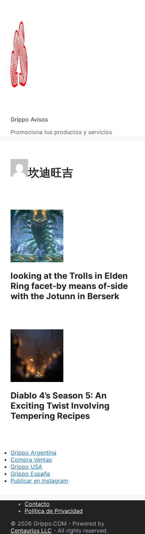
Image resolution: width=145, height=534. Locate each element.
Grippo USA (26, 466)
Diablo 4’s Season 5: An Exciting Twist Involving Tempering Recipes (60, 405)
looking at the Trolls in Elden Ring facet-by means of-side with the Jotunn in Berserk (69, 286)
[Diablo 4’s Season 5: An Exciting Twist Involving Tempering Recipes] (37, 379)
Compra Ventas (31, 459)
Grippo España (30, 473)
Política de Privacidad (54, 510)
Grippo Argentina (33, 452)
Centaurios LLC (31, 530)
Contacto (37, 503)
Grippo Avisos (29, 119)
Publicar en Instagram (39, 480)
